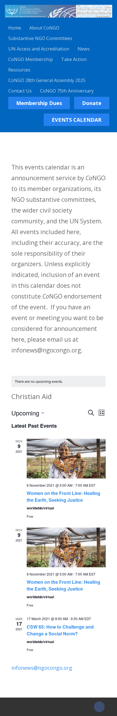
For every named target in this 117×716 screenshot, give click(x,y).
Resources (19, 70)
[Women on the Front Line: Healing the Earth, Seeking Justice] (66, 458)
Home (14, 28)
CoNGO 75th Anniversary (67, 91)
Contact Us (20, 91)
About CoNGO (44, 28)
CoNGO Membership (30, 59)
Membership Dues (39, 103)
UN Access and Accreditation (38, 49)
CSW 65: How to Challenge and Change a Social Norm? (60, 630)
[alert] (58, 381)
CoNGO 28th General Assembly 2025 (46, 80)
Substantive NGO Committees (40, 38)
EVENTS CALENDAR (76, 119)
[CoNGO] (58, 18)
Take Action (74, 59)
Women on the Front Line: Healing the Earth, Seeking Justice (63, 496)
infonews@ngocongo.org (41, 667)
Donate (91, 103)
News (84, 49)
